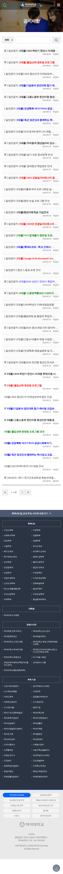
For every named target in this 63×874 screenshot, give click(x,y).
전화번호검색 (45, 795)
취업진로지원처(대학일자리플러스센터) (16, 663)
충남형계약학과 (39, 599)
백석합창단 (37, 734)
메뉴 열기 (58, 5)
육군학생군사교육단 (41, 755)
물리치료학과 (38, 562)
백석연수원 (8, 734)
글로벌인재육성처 (40, 697)
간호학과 (7, 573)
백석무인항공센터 (40, 718)
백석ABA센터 (9, 739)
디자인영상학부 (39, 578)
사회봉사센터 (38, 744)
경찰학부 (36, 535)
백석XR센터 (38, 739)
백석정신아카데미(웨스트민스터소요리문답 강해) (45, 650)
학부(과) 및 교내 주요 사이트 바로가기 (30, 513)
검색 (5, 6)
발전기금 (36, 707)
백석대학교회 (38, 713)
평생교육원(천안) (40, 771)
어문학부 (36, 530)
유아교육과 (37, 546)
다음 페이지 (22, 492)
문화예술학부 (38, 583)
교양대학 (36, 691)
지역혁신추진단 (39, 766)
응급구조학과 (38, 567)
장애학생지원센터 (11, 766)
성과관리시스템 (39, 662)
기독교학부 (8, 530)
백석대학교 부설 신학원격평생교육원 (45, 643)
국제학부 (7, 599)
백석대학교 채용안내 (12, 657)
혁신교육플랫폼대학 (12, 589)
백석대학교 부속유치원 (13, 649)
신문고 (16, 816)
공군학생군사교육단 (41, 686)
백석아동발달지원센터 (13, 729)
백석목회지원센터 (11, 718)
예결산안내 (16, 810)
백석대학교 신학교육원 (13, 642)
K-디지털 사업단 (39, 657)
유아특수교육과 (39, 551)
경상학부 (7, 541)
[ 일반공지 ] (32, 50)
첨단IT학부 (37, 589)
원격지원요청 (45, 816)
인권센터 (7, 760)
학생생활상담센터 (11, 777)
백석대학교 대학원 (11, 615)
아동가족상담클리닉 (41, 750)
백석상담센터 (9, 723)
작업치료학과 (9, 578)
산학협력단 (8, 750)
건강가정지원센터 (11, 686)
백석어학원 (37, 729)
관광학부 (36, 541)
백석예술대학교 (39, 636)
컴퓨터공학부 (38, 557)
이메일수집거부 (16, 805)
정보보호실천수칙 (45, 805)
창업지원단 (8, 771)
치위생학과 (37, 573)
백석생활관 (37, 723)
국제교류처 (8, 697)
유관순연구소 (9, 755)
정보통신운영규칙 (16, 800)
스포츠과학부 (9, 583)
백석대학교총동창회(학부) (14, 670)
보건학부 (7, 562)
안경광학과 (8, 567)
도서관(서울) (9, 707)
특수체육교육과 (10, 557)
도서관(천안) (38, 702)
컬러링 (45, 810)
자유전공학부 (38, 594)
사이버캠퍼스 (9, 744)
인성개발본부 (38, 760)
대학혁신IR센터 (10, 702)
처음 (5, 492)
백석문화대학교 (10, 636)
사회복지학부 (9, 535)
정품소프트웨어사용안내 (46, 800)
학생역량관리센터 (40, 777)
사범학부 (7, 546)
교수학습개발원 (10, 691)
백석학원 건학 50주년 (12, 631)
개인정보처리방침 (16, 795)
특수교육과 (8, 551)
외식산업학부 (9, 594)
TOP (56, 870)
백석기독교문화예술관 (13, 713)
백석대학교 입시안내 (41, 631)
